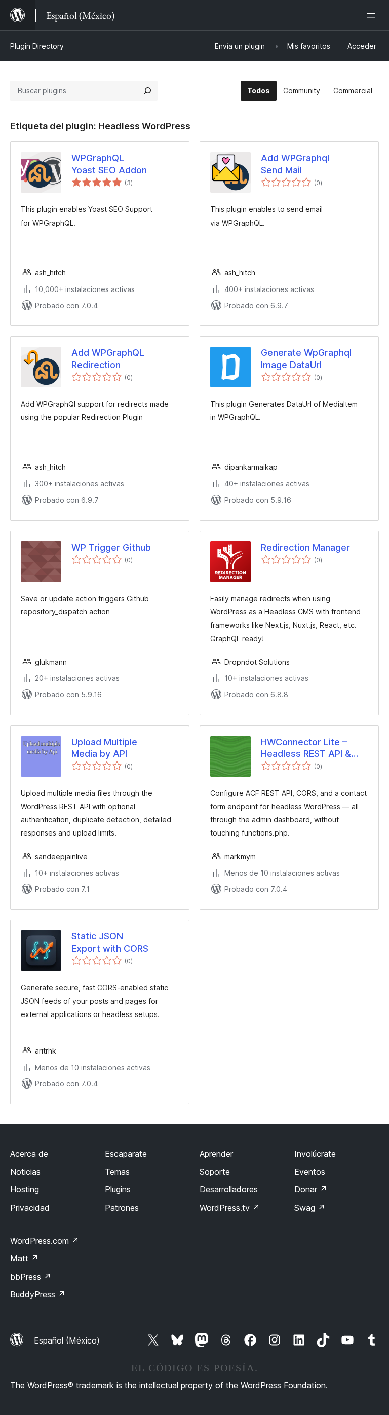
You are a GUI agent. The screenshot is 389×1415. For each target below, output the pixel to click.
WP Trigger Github (111, 547)
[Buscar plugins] (147, 91)
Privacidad (30, 1208)
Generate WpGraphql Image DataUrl (306, 358)
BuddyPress (37, 1294)
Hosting (24, 1189)
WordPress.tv (230, 1208)
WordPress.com (44, 1241)
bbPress (30, 1277)
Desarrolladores (229, 1189)
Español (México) (67, 1340)
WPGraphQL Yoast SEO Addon (109, 164)
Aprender (216, 1154)
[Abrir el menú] (373, 15)
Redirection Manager (305, 547)
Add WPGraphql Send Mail (295, 164)
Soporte (215, 1172)
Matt (24, 1258)
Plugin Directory (37, 46)
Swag (309, 1208)
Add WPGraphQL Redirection (107, 358)
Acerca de (29, 1154)
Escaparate (126, 1154)
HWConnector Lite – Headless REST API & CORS (306, 748)
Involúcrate (315, 1154)
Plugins (118, 1189)
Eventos (309, 1172)
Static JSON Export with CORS (109, 942)
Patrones (122, 1208)
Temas (117, 1172)
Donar (310, 1189)
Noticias (25, 1172)
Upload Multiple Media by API (104, 748)
